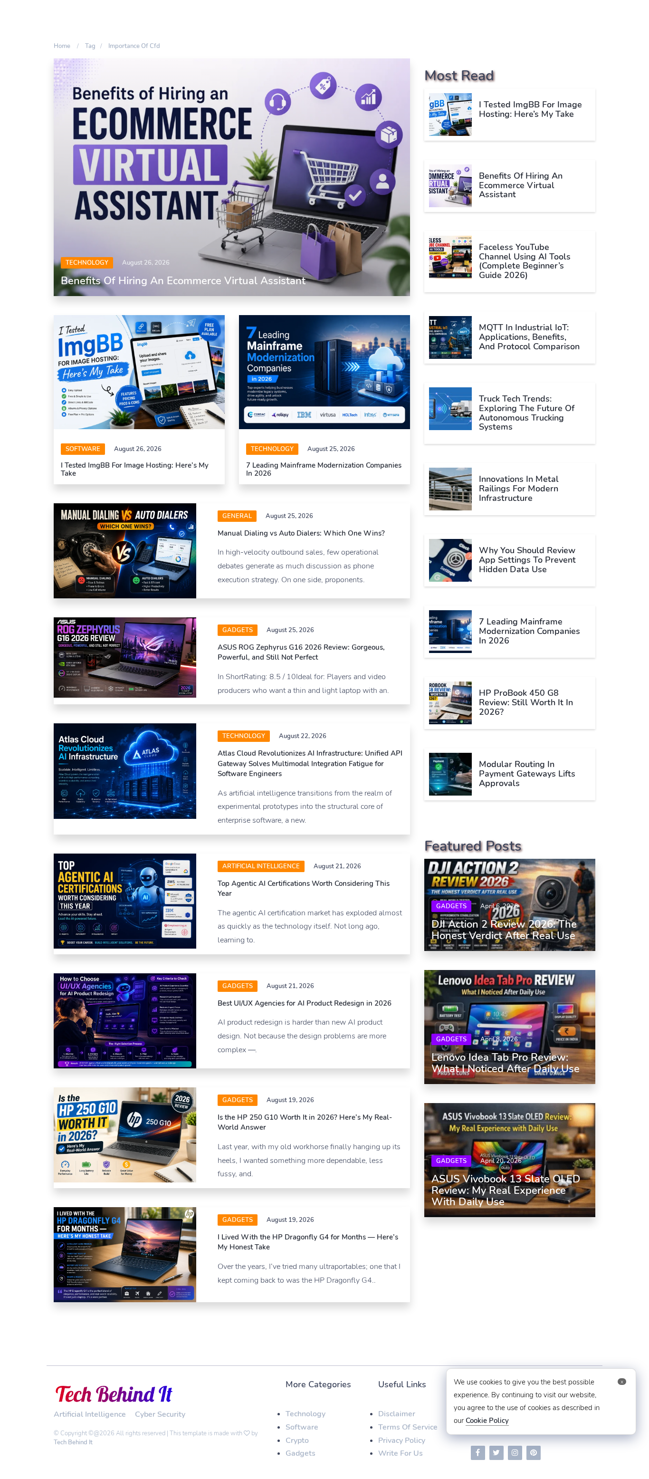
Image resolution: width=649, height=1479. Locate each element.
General (237, 516)
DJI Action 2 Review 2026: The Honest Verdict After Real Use (504, 930)
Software (302, 1427)
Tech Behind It (73, 1442)
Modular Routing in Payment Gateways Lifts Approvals (527, 774)
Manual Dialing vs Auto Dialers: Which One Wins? (301, 533)
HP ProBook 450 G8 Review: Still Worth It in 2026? (526, 702)
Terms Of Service (408, 1427)
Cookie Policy (487, 1420)
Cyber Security (160, 1414)
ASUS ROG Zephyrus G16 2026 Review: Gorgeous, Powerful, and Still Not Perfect (301, 652)
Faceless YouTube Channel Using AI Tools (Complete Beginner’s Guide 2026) (525, 261)
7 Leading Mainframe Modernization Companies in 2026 (323, 469)
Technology (87, 263)
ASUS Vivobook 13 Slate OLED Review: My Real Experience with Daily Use (506, 1190)
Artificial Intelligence (261, 866)
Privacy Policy (401, 1440)
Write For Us (400, 1453)
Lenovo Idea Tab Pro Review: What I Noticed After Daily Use (505, 1063)
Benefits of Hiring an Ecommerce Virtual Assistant (183, 281)
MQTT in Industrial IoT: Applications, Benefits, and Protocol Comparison (529, 337)
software (83, 449)
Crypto (297, 1440)
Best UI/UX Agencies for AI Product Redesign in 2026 (304, 1003)
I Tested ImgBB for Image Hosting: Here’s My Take (135, 469)
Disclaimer (396, 1414)
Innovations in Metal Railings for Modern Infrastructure (519, 488)
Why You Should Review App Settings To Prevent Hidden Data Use (527, 560)
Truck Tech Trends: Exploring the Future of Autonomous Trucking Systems (526, 412)
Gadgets (237, 630)
